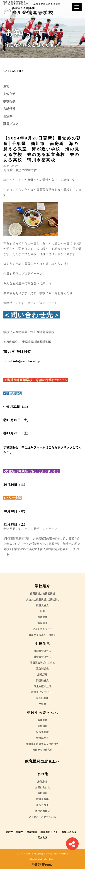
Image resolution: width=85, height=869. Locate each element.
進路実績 (43, 617)
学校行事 (9, 101)
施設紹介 (43, 623)
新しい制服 (42, 698)
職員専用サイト (49, 832)
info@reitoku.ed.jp (26, 361)
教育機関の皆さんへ (42, 761)
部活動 (7, 116)
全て (6, 86)
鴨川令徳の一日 (42, 686)
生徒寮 (42, 704)
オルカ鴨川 (42, 805)
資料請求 (43, 726)
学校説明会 (42, 738)
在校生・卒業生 (14, 832)
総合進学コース (42, 656)
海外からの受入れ (43, 749)
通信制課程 (42, 668)
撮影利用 (43, 793)
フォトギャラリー (43, 629)
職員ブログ (10, 123)
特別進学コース (42, 650)
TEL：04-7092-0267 (17, 351)
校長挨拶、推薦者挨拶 (42, 593)
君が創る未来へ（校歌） (42, 635)
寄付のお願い (42, 811)
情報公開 (32, 832)
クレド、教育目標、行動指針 (42, 599)
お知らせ (9, 93)
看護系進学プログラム (42, 662)
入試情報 (9, 108)
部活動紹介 (42, 680)
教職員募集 (42, 799)
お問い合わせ (42, 787)
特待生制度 (42, 732)
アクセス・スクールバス (42, 817)
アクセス (43, 837)
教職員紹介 (42, 605)
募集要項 (43, 720)
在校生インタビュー (42, 692)
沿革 (42, 611)
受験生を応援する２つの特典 (42, 744)
